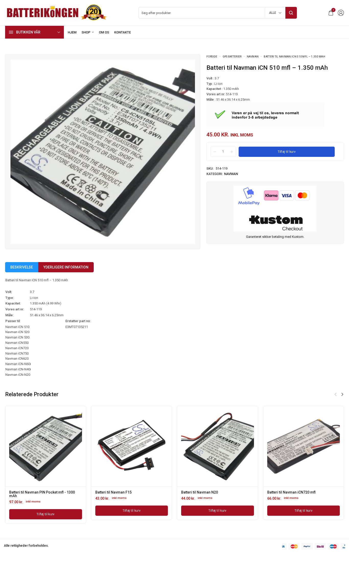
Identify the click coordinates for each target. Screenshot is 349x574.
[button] (335, 394)
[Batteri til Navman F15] (42, 446)
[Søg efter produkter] (291, 13)
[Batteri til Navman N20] (128, 446)
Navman (253, 56)
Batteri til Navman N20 (110, 492)
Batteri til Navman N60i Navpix (288, 492)
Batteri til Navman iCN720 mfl (202, 492)
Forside (211, 56)
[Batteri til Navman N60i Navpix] (300, 446)
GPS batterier (232, 56)
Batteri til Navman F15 (24, 492)
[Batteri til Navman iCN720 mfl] (214, 446)
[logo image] (56, 12)
